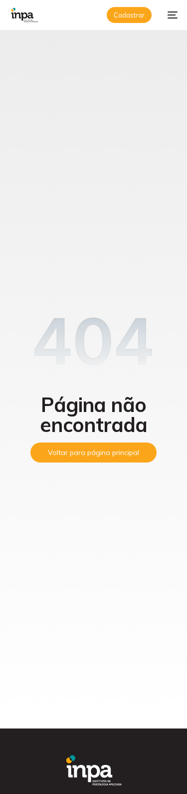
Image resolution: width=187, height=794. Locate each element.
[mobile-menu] (170, 15)
